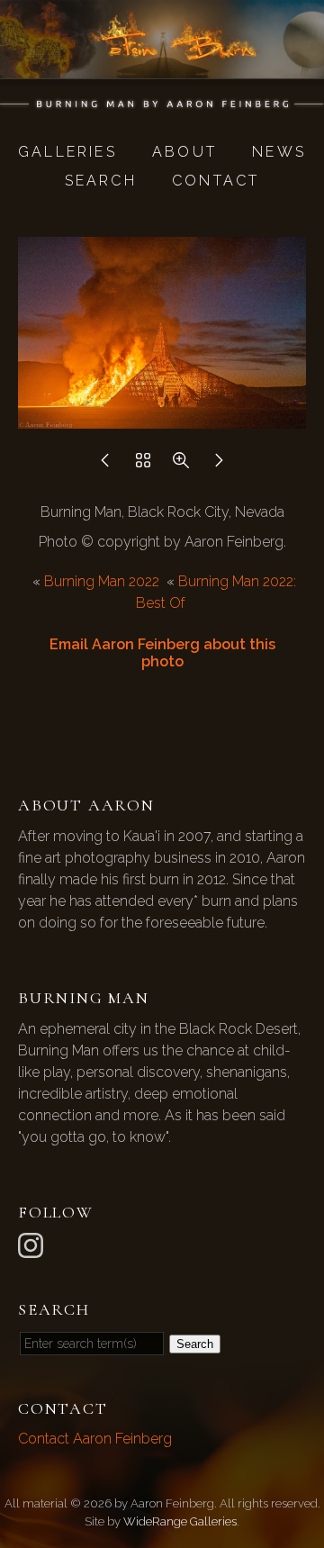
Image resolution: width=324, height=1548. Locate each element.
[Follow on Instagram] (33, 1244)
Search (101, 180)
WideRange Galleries (180, 1521)
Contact (215, 180)
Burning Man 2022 (101, 581)
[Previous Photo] (105, 465)
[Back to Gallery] (143, 465)
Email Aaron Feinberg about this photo (162, 653)
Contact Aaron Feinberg (95, 1438)
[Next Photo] (219, 465)
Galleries (67, 151)
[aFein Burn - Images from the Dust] (162, 99)
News (279, 151)
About (184, 151)
